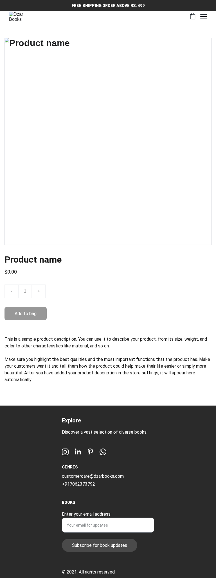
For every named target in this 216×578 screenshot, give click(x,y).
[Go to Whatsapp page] (103, 452)
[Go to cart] (192, 16)
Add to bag (26, 313)
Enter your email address (86, 514)
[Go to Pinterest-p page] (90, 452)
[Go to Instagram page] (65, 452)
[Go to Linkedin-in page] (78, 452)
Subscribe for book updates (99, 545)
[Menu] (203, 16)
